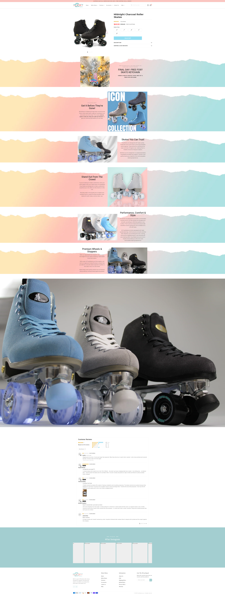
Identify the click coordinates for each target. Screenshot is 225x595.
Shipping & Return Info (121, 45)
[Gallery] (90, 33)
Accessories (108, 5)
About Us (121, 576)
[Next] (107, 32)
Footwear (101, 5)
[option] (112, 353)
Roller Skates (94, 5)
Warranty (121, 586)
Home (87, 5)
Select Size (117, 27)
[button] (117, 21)
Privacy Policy (122, 584)
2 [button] (141, 523)
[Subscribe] (150, 580)
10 (116, 33)
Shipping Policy (122, 580)
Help (122, 5)
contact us (116, 5)
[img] (85, 453)
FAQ (120, 578)
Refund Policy (122, 582)
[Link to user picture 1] (85, 492)
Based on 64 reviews (83, 444)
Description (117, 42)
